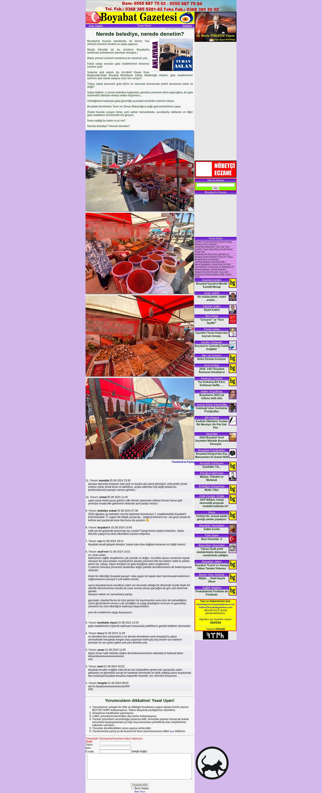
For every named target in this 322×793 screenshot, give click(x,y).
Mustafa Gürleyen (212, 463)
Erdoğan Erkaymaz (212, 486)
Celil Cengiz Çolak (211, 496)
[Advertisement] (140, 470)
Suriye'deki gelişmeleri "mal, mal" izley (212, 247)
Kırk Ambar (211, 365)
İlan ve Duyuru (211, 355)
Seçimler (212, 434)
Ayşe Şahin (211, 293)
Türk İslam (212, 535)
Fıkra (211, 512)
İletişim (187, 26)
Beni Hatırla (141, 788)
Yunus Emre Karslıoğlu (211, 404)
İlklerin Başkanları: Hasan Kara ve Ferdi (213, 264)
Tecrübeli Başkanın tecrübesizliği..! (210, 262)
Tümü (197, 277)
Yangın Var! (200, 252)
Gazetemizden (211, 280)
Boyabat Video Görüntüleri (212, 562)
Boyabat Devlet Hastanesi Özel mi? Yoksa (214, 257)
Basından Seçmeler (212, 545)
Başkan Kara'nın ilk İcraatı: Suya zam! (212, 272)
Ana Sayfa (96, 26)
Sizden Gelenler (211, 342)
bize (172, 731)
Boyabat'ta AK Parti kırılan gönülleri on (212, 254)
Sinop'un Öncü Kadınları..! (206, 244)
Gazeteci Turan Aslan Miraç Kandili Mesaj (213, 249)
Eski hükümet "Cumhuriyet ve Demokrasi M (214, 267)
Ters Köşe (211, 316)
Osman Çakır (212, 306)
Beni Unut (140, 791)
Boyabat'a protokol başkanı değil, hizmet (213, 274)
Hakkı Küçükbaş (212, 391)
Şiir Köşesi (212, 417)
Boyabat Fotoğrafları (211, 450)
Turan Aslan (212, 329)
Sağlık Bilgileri (211, 587)
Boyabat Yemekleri (211, 525)
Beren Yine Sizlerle (211, 574)
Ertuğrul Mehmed (211, 473)
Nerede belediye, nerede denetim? (210, 269)
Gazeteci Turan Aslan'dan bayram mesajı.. (214, 242)
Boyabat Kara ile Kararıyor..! (207, 259)
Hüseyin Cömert (212, 378)
